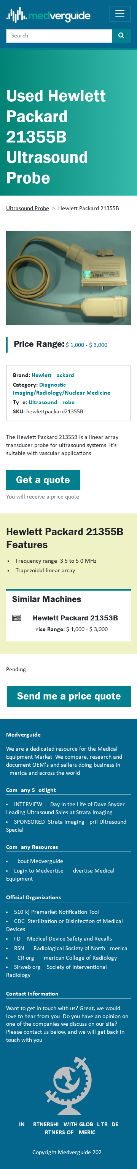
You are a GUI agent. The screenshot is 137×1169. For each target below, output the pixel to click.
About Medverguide (38, 861)
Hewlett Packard (53, 375)
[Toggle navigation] (120, 14)
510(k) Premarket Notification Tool (56, 912)
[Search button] (121, 36)
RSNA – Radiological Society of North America (70, 949)
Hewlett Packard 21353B (75, 618)
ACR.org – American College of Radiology (65, 958)
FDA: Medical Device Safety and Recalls (63, 939)
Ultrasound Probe (27, 209)
